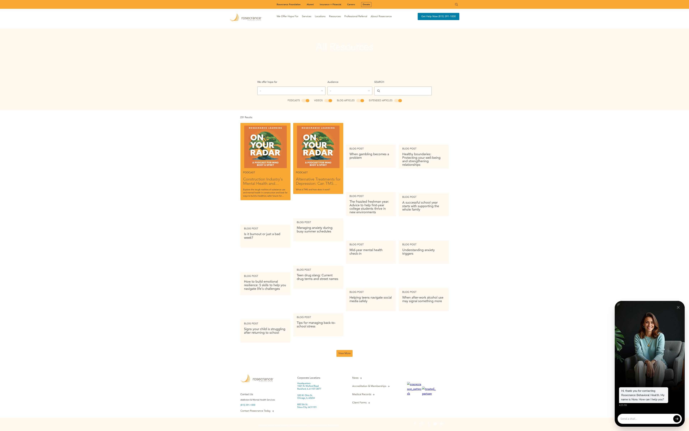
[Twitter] (428, 424)
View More (344, 353)
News (355, 378)
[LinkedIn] (442, 424)
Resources (335, 16)
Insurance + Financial (330, 4)
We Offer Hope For (287, 16)
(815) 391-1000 (247, 405)
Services (306, 16)
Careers (351, 4)
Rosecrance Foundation (289, 4)
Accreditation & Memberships (369, 386)
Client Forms (359, 402)
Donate (366, 4)
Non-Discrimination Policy (299, 425)
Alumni (310, 4)
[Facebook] (414, 424)
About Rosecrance (381, 16)
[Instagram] (421, 424)
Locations (320, 16)
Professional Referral (355, 16)
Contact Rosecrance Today (255, 410)
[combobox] (291, 91)
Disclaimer (262, 425)
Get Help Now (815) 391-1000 (438, 16)
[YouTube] (435, 424)
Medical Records (361, 394)
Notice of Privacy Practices (278, 425)
